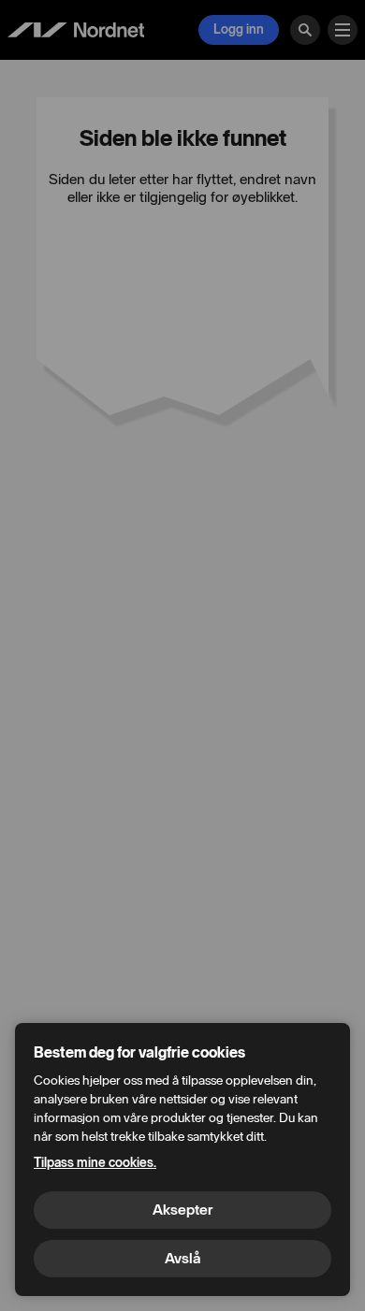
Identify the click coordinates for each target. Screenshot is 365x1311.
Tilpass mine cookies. (95, 1163)
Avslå (182, 1258)
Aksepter (182, 1209)
